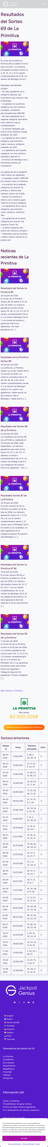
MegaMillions (8, 1069)
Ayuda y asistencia (11, 1101)
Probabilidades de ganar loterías (17, 1104)
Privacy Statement (28, 1144)
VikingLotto (8, 1078)
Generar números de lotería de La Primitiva (24, 727)
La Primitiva (8, 1056)
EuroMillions (8, 1059)
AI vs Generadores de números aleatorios (21, 1110)
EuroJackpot (8, 1062)
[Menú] (44, 4)
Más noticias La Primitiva (12, 690)
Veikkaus (7, 1075)
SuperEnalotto (9, 1065)
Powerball (7, 1072)
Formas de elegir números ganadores (19, 1107)
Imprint (38, 1144)
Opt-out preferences (14, 1144)
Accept (24, 1138)
